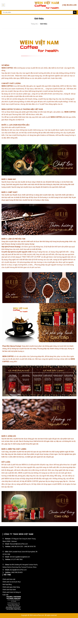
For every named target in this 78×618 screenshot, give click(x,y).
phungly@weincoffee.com (18, 570)
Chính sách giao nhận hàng (11, 587)
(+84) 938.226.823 (17, 572)
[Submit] (74, 12)
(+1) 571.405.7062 (17, 559)
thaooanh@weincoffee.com (19, 544)
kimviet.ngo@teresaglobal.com (20, 557)
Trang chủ (34, 24)
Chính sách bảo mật (9, 579)
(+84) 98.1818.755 (30, 546)
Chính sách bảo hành (9, 589)
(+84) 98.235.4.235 (17, 546)
